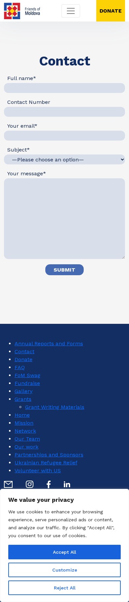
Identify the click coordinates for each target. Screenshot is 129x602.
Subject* (18, 150)
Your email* (22, 126)
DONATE (111, 11)
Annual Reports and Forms (49, 343)
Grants (23, 399)
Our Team (27, 439)
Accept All (64, 552)
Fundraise (27, 383)
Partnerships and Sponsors (49, 455)
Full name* (21, 78)
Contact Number (28, 102)
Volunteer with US (38, 470)
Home (22, 415)
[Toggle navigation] (71, 11)
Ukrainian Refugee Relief (46, 462)
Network (25, 431)
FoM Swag (27, 375)
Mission (24, 423)
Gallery (23, 391)
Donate (23, 359)
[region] (64, 545)
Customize (64, 570)
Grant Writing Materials (54, 407)
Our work (26, 447)
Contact (24, 351)
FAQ (20, 367)
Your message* (26, 173)
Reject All (64, 587)
